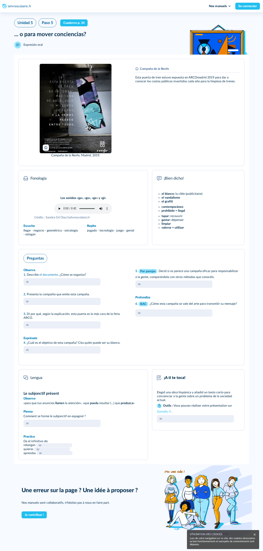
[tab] (225, 257)
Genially (162, 411)
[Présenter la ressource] (235, 67)
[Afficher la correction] (225, 257)
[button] (131, 112)
